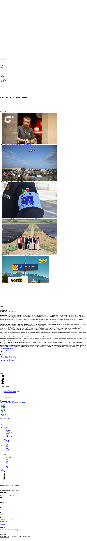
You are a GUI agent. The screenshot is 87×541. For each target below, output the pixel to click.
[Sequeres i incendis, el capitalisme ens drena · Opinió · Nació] (2, 65)
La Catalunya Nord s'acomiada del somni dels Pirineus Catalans (14, 255)
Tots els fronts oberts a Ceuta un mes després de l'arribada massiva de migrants (15, 144)
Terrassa (7, 467)
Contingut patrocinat (9, 438)
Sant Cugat (7, 465)
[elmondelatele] (22, 402)
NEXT (7, 434)
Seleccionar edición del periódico (5, 61)
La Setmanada (8, 450)
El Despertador (8, 449)
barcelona (7, 441)
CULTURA (7, 431)
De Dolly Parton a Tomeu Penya (7, 356)
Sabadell (7, 464)
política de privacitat (13, 488)
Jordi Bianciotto (14, 356)
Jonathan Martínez (10, 359)
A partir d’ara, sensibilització (6, 357)
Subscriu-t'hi (4, 469)
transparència (8, 443)
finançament (7, 440)
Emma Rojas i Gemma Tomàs (6, 350)
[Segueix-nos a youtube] (4, 478)
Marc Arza (12, 360)
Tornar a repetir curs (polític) (6, 360)
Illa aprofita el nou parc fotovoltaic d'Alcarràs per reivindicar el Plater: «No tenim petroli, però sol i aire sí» (20, 218)
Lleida (7, 460)
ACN (28, 181)
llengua (7, 444)
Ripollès (7, 463)
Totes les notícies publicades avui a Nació (10, 392)
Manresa (7, 461)
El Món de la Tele (4, 80)
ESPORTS (7, 433)
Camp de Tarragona (8, 457)
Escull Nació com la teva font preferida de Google (8, 348)
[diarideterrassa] (12, 402)
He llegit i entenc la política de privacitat (7, 531)
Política (3, 75)
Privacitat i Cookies (7, 396)
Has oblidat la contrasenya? (4, 521)
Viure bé (3, 79)
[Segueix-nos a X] (3, 377)
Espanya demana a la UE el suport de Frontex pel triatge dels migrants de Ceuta (16, 181)
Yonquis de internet (5, 359)
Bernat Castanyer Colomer (27, 255)
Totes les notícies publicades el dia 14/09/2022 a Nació (12, 391)
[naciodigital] (2, 402)
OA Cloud (8, 418)
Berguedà (7, 456)
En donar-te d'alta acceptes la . (8, 488)
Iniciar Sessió (2, 520)
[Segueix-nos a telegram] (3, 380)
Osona (7, 462)
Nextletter (7, 452)
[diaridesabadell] (7, 402)
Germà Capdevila (13, 357)
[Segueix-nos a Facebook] (3, 375)
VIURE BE (7, 435)
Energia (3, 218)
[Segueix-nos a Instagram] (3, 378)
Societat (3, 76)
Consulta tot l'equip (7, 390)
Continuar (2, 514)
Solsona (7, 466)
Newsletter (3, 470)
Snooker (7, 446)
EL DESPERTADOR (9, 436)
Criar (3, 81)
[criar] (26, 402)
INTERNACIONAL (9, 432)
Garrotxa (7, 458)
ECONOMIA (8, 430)
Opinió (3, 77)
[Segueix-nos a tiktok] (3, 383)
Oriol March (29, 144)
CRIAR (7, 437)
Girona (7, 459)
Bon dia (7, 448)
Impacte (3, 78)
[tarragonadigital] (17, 402)
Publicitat (5, 389)
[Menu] (1, 74)
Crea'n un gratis (2, 524)
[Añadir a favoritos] (14, 311)
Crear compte (2, 532)
